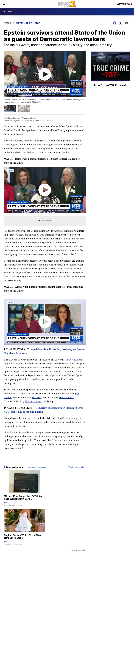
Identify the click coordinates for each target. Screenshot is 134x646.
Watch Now (124, 4)
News (7, 23)
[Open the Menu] (4, 4)
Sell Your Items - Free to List (35, 468)
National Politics (28, 23)
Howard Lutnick (33, 401)
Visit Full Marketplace (77, 467)
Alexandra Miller (29, 118)
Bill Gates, (37, 397)
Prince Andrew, (66, 397)
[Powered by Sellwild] (82, 550)
